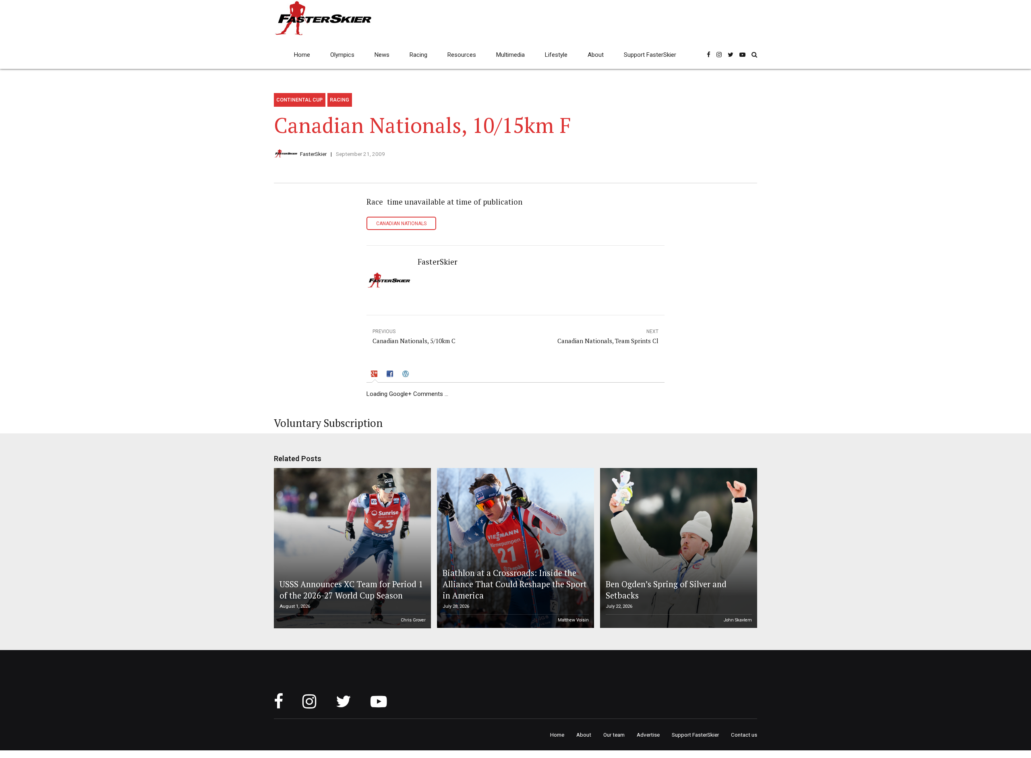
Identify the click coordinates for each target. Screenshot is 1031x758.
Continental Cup (299, 100)
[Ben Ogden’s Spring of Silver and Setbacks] (677, 548)
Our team (614, 734)
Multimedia (510, 54)
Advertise (648, 734)
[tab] (375, 375)
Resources (461, 54)
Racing (418, 54)
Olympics (342, 54)
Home (302, 54)
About (596, 54)
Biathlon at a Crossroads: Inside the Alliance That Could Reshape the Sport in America (515, 584)
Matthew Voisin (573, 620)
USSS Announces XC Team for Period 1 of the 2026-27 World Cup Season (351, 590)
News (382, 54)
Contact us (744, 734)
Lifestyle (556, 54)
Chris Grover (413, 620)
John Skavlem (738, 620)
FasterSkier (313, 154)
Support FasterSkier (650, 54)
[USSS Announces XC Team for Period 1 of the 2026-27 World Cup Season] (351, 548)
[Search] (754, 55)
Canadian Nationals (401, 223)
